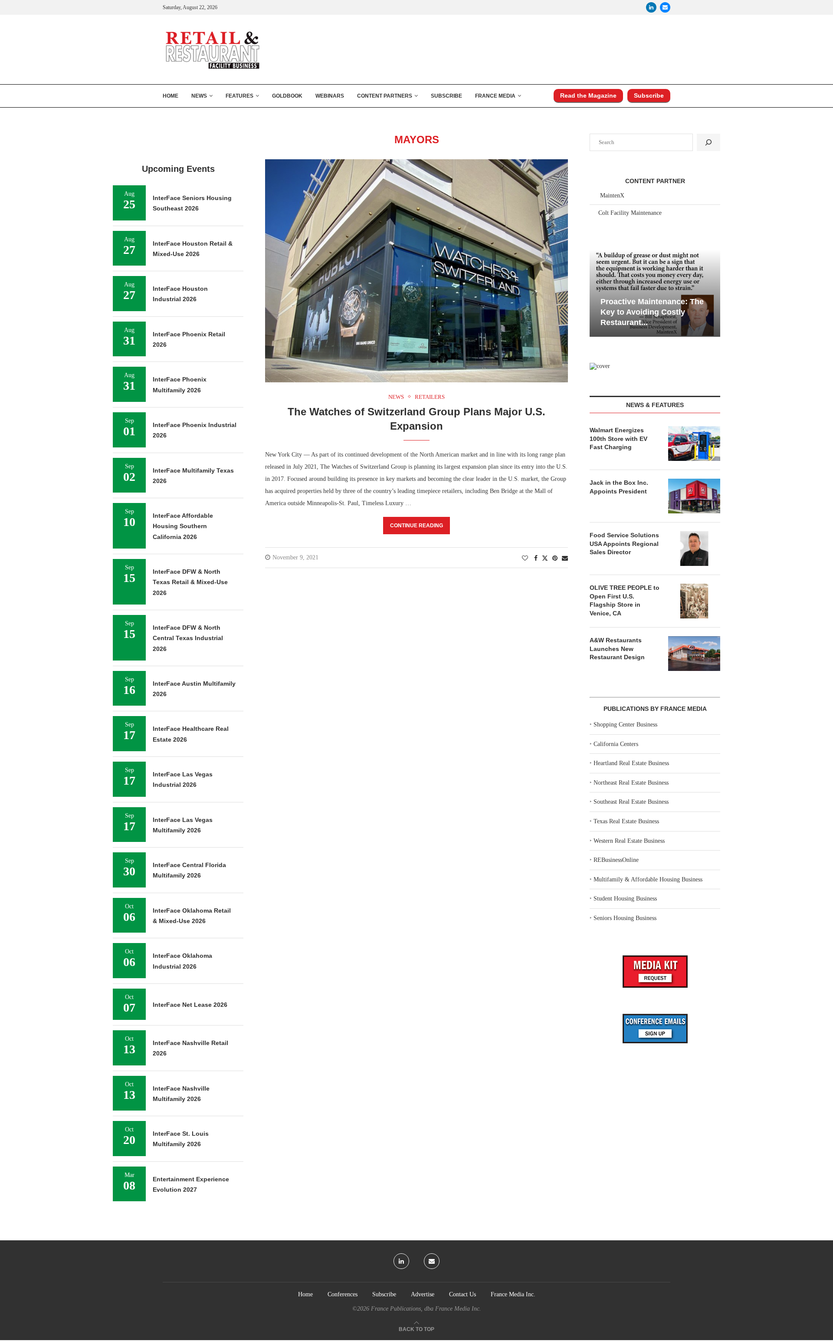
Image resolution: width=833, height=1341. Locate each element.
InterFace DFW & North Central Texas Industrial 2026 (188, 638)
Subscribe (446, 96)
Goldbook (287, 96)
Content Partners (384, 96)
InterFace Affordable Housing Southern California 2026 (183, 526)
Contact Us (462, 1294)
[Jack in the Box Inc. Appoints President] (694, 496)
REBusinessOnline (616, 860)
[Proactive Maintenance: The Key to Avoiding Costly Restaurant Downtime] (655, 293)
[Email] (665, 7)
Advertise (422, 1294)
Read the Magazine (588, 95)
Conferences (342, 1294)
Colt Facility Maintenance (630, 213)
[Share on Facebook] (536, 558)
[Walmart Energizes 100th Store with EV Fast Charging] (694, 443)
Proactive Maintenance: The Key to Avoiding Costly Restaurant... (652, 312)
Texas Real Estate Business (626, 821)
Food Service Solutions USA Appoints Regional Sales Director (624, 543)
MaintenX (612, 195)
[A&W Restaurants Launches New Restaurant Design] (694, 653)
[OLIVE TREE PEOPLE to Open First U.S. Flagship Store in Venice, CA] (694, 601)
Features (239, 96)
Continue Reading (416, 526)
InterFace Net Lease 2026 (190, 1004)
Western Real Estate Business (629, 841)
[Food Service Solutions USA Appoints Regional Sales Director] (694, 548)
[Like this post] (525, 558)
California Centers (616, 744)
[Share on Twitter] (545, 558)
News (199, 96)
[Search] (708, 142)
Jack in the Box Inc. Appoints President (619, 487)
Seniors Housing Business (625, 918)
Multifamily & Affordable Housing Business (648, 879)
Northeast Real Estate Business (631, 782)
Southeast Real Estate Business (631, 802)
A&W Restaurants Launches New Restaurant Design (617, 649)
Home (170, 96)
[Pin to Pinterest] (555, 558)
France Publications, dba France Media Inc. (426, 1308)
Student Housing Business (625, 898)
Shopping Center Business (625, 724)
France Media (495, 96)
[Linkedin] (651, 7)
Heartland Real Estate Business (631, 763)
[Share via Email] (565, 558)
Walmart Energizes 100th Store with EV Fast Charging (618, 438)
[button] (597, 292)
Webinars (329, 96)
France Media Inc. (513, 1294)
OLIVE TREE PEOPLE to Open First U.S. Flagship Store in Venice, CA (624, 600)
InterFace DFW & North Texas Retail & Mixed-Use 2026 (190, 582)
